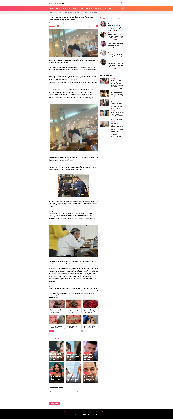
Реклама (66, 411)
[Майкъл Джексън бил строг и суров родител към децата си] (73, 351)
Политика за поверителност (89, 411)
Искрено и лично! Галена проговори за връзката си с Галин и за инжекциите (116, 36)
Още (110, 8)
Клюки (58, 8)
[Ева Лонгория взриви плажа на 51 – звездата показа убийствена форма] (73, 372)
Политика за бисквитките (102, 411)
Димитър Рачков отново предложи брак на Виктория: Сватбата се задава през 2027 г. (117, 83)
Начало (51, 12)
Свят (105, 8)
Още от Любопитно (56, 338)
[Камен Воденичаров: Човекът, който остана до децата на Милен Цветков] (90, 372)
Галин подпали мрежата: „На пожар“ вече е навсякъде (115, 45)
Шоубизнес (89, 8)
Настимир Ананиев (65, 331)
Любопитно (72, 8)
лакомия (75, 333)
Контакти (71, 411)
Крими (64, 8)
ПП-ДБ (57, 331)
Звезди (51, 8)
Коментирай (54, 403)
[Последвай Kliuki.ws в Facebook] (122, 3)
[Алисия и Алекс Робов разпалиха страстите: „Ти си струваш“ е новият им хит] (56, 372)
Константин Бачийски (55, 333)
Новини (81, 8)
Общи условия (78, 411)
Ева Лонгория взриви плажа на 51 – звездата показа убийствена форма (116, 54)
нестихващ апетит (77, 331)
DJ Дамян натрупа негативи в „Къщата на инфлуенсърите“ (117, 94)
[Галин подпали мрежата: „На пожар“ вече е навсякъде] (90, 351)
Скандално (113, 121)
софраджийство (87, 331)
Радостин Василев (67, 333)
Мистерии (98, 8)
